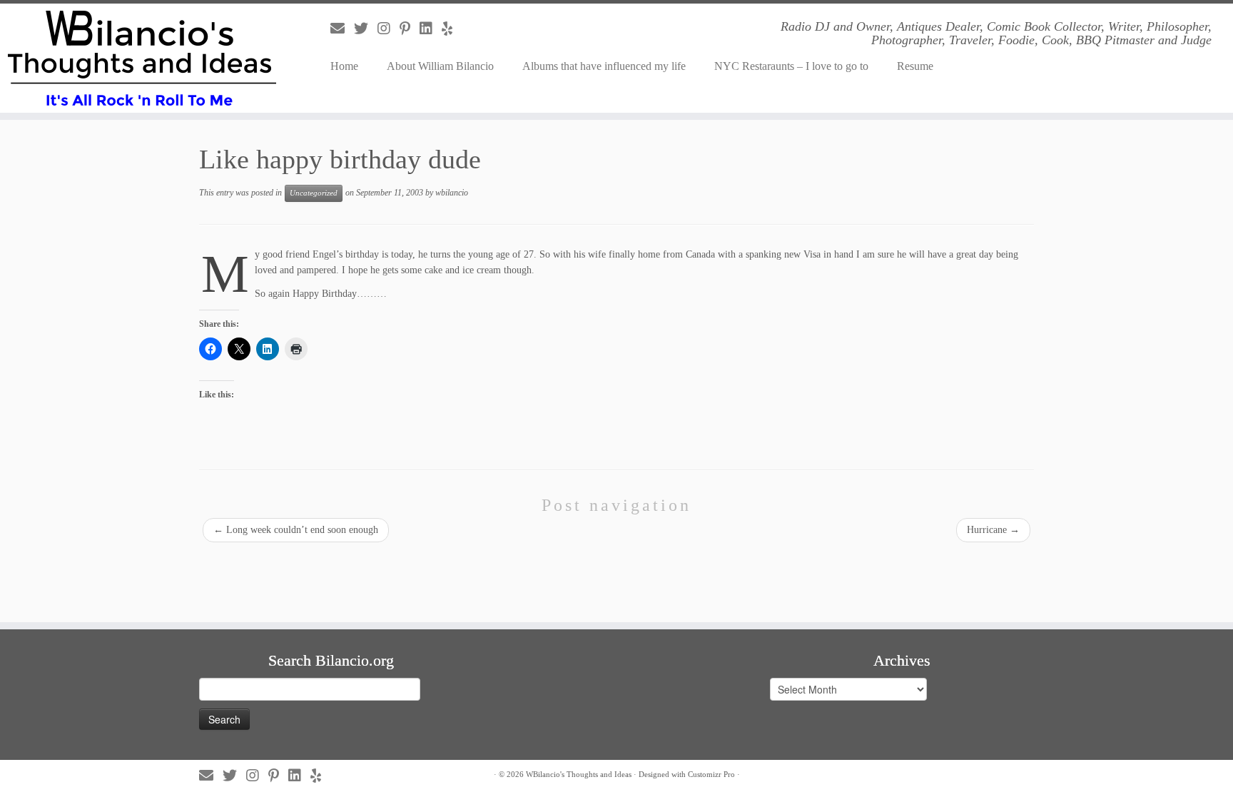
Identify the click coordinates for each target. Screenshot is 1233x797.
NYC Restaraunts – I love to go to (791, 66)
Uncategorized (314, 193)
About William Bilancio (440, 66)
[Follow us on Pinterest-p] (410, 28)
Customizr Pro (711, 774)
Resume (915, 66)
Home (344, 66)
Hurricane (993, 529)
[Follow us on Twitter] (365, 28)
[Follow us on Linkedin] (431, 28)
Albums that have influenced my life (604, 66)
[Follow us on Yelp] (452, 28)
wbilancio (451, 193)
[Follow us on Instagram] (388, 28)
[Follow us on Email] (342, 28)
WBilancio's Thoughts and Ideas (578, 774)
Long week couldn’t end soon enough (295, 529)
